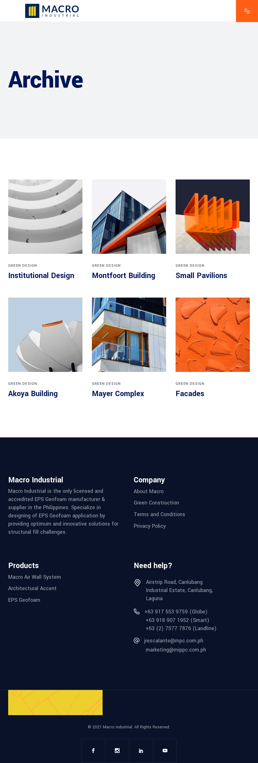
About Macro (149, 491)
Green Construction (156, 502)
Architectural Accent (32, 588)
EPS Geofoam (24, 600)
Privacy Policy (150, 525)
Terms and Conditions (159, 514)
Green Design (22, 265)
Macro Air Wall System (34, 576)
